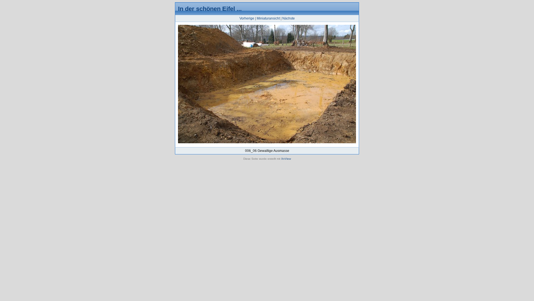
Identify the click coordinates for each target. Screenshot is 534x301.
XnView (286, 158)
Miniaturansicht (268, 18)
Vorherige (246, 18)
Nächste (288, 18)
